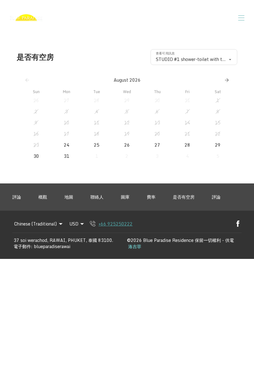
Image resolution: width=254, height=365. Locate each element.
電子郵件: (23, 246)
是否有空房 (184, 196)
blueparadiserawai (52, 246)
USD (73, 223)
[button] (36, 100)
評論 (16, 196)
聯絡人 (96, 196)
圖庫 (125, 196)
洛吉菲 (134, 246)
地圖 (68, 196)
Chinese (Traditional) (35, 223)
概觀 (42, 196)
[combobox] (194, 57)
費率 (151, 196)
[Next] (227, 80)
